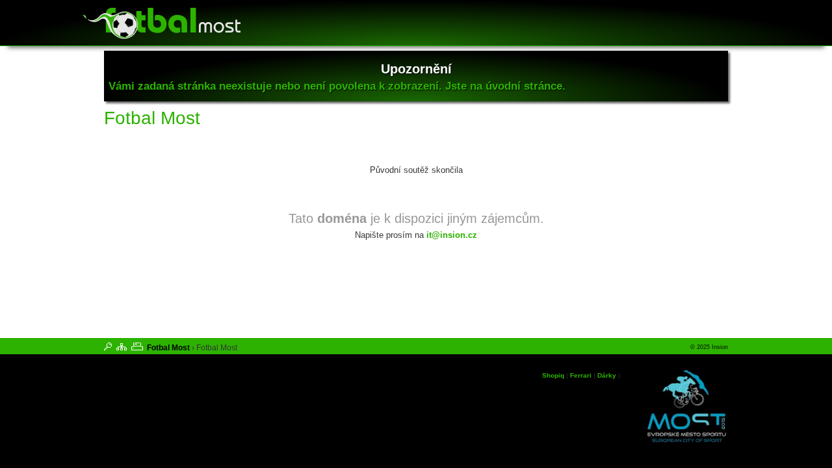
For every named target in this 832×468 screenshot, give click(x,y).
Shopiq (553, 375)
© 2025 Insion (709, 347)
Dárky (606, 375)
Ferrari (581, 375)
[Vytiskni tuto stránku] (137, 346)
